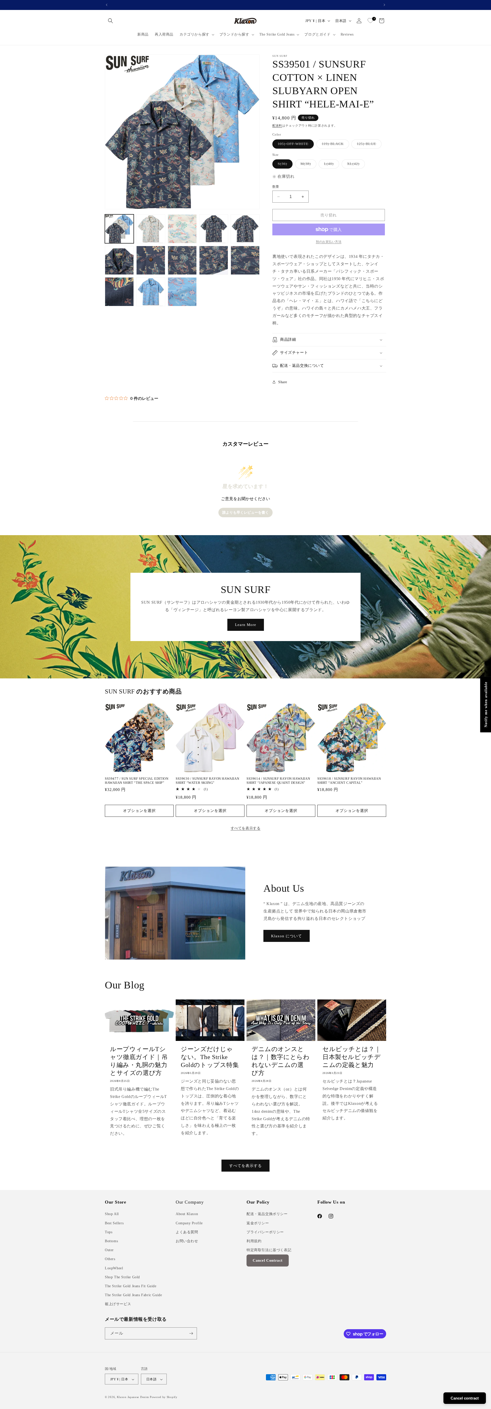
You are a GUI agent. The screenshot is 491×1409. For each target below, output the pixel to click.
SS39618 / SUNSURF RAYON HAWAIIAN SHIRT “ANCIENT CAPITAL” (349, 781)
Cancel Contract (268, 1261)
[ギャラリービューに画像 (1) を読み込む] (119, 228)
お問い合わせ (187, 1241)
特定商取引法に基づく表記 (269, 1250)
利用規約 (254, 1241)
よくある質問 (187, 1232)
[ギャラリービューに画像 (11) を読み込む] (119, 291)
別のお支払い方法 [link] (328, 242)
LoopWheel (114, 1268)
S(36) (284, 165)
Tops (108, 1232)
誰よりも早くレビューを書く (245, 512)
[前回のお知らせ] (106, 5)
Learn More (245, 625)
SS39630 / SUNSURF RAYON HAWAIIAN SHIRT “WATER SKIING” (207, 781)
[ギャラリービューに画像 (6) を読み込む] (119, 260)
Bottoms (111, 1241)
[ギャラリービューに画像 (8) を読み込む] (182, 260)
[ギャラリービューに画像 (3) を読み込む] (182, 228)
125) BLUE (368, 145)
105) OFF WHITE (295, 145)
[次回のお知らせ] (384, 5)
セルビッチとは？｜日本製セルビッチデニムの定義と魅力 (351, 1057)
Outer (109, 1250)
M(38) (307, 165)
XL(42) (355, 165)
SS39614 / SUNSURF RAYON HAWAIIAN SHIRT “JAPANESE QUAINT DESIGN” (278, 781)
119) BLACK (334, 145)
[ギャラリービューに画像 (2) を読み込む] (150, 228)
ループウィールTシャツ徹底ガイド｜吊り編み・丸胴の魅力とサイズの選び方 (139, 1061)
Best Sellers (114, 1223)
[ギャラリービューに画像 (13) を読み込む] (182, 291)
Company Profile (189, 1223)
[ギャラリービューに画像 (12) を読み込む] (150, 291)
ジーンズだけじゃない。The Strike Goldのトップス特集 (210, 1057)
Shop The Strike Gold (122, 1277)
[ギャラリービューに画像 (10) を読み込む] (245, 260)
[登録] (191, 1333)
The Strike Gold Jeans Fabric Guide (133, 1295)
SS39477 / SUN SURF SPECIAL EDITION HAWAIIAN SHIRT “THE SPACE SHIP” (136, 781)
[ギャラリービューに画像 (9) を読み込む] (213, 260)
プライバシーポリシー (265, 1232)
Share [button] (282, 382)
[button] (110, 20)
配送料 (277, 125)
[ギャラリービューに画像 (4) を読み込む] (213, 228)
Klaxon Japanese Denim (133, 1397)
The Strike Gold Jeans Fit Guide (131, 1286)
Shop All (112, 1214)
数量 (275, 187)
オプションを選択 (139, 811)
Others (110, 1259)
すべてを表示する (246, 828)
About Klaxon (187, 1214)
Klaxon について (286, 936)
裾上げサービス (118, 1304)
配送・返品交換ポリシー (267, 1214)
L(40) (330, 165)
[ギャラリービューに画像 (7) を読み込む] (150, 260)
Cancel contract (465, 1398)
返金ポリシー (258, 1223)
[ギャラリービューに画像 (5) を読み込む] (245, 228)
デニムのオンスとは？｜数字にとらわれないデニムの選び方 (280, 1061)
